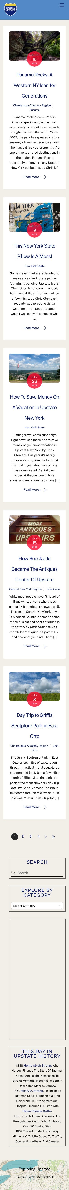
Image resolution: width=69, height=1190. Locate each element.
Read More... (32, 177)
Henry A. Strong (32, 1090)
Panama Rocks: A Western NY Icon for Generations (35, 85)
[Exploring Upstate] (10, 14)
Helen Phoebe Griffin (37, 1111)
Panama (35, 109)
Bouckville (53, 589)
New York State (34, 265)
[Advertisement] (40, 978)
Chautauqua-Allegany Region (32, 105)
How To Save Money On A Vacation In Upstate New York (34, 407)
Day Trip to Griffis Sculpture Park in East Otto (34, 725)
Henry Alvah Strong (37, 1065)
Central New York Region (25, 589)
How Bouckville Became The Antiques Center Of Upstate (35, 569)
